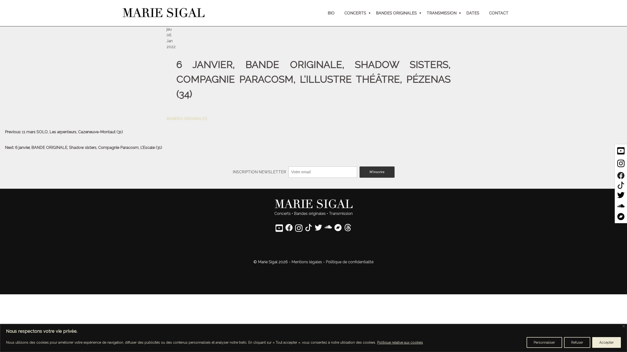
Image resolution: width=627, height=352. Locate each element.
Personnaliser (544, 342)
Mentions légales (306, 262)
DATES (472, 13)
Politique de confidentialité (350, 262)
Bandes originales (310, 213)
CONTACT (498, 13)
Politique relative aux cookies (400, 342)
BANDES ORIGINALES (396, 13)
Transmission (341, 213)
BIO (331, 13)
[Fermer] (624, 326)
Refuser (577, 342)
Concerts (282, 213)
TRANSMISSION (442, 13)
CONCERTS (355, 13)
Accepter (606, 342)
